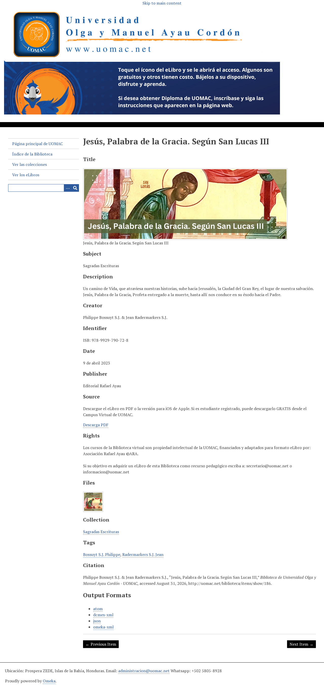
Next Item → (301, 644)
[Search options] (67, 188)
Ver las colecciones (29, 164)
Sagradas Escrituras (101, 531)
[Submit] (75, 188)
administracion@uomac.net (144, 670)
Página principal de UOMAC (37, 143)
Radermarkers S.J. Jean (143, 554)
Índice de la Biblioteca (32, 154)
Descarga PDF (95, 425)
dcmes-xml (103, 615)
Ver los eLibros (25, 175)
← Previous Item (101, 644)
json (97, 621)
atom (98, 608)
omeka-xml (103, 627)
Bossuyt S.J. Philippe (101, 554)
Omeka (49, 681)
